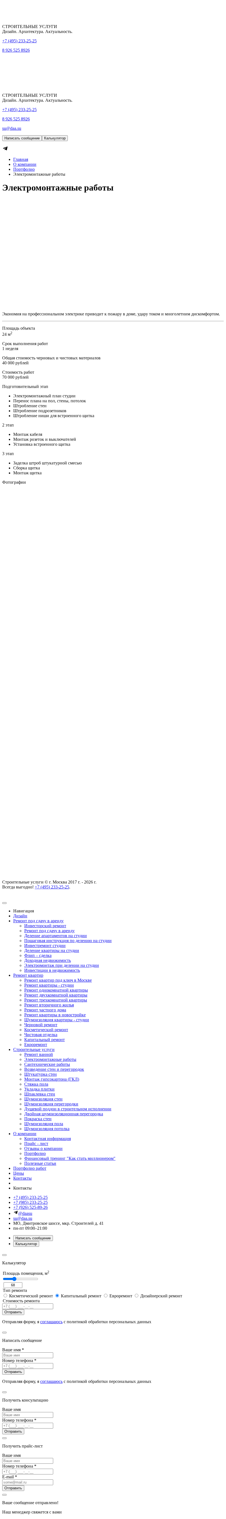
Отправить (13, 1312)
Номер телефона (19, 1360)
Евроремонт (120, 1296)
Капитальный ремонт (81, 1296)
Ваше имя (13, 1349)
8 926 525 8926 (16, 50)
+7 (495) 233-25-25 (19, 40)
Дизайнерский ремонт (160, 1296)
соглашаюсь (51, 1321)
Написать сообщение (22, 138)
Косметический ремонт (31, 1296)
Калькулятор (55, 138)
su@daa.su (11, 128)
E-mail (9, 1476)
